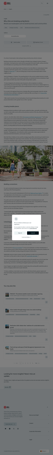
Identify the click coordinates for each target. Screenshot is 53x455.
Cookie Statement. (33, 228)
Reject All (20, 233)
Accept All (33, 233)
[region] (26, 227)
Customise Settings (26, 237)
